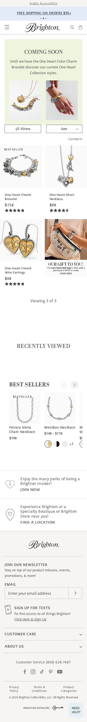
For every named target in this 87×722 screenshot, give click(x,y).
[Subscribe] (75, 593)
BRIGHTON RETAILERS (36, 707)
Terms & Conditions (39, 689)
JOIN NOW (30, 489)
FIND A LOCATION (37, 522)
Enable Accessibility (44, 3)
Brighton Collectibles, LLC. (35, 697)
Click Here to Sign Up (30, 619)
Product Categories (69, 689)
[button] (7, 27)
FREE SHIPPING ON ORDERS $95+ (44, 13)
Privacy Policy (14, 689)
